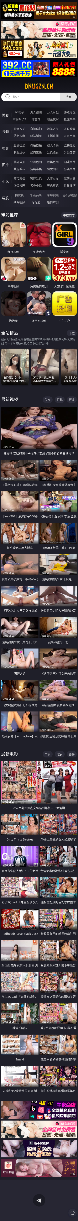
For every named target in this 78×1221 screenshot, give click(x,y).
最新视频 (9, 399)
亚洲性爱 (19, 145)
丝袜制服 (36, 136)
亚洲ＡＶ (19, 129)
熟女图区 (53, 169)
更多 (72, 400)
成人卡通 (53, 145)
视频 (5, 131)
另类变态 (70, 152)
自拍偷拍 (36, 129)
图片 (5, 165)
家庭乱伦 (36, 178)
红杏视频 (19, 202)
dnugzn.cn (39, 86)
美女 (48, 400)
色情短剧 (53, 202)
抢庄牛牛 (70, 119)
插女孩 (19, 195)
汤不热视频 (69, 195)
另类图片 (70, 169)
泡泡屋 (36, 202)
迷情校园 (19, 185)
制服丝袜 (19, 152)
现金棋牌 (53, 119)
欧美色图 (53, 162)
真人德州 (36, 112)
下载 (72, 333)
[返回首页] (72, 1213)
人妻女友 (53, 178)
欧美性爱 (70, 145)
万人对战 (53, 112)
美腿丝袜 (19, 169)
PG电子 (19, 112)
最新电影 (9, 754)
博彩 (5, 115)
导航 (5, 198)
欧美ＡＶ (53, 129)
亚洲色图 (36, 162)
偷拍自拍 (36, 145)
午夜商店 (36, 195)
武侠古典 (70, 178)
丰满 (48, 754)
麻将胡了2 (19, 119)
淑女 (60, 754)
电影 (5, 148)
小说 (5, 181)
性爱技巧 (70, 185)
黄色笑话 (53, 185)
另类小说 (36, 185)
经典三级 (36, 152)
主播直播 (53, 136)
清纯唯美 (36, 169)
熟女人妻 (19, 136)
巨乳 (60, 400)
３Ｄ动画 (70, 129)
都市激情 (19, 178)
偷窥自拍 (19, 162)
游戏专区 (70, 112)
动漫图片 (70, 162)
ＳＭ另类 (70, 136)
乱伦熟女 (53, 152)
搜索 (68, 97)
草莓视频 (53, 195)
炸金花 (36, 119)
